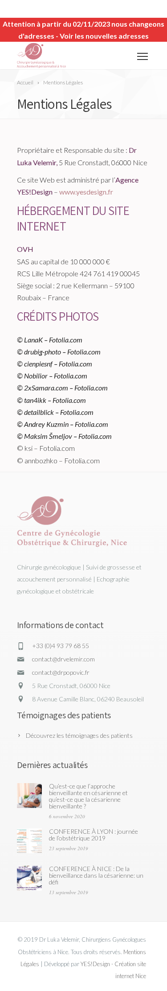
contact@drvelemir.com (63, 659)
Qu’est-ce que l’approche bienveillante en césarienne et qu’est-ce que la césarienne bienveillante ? (88, 796)
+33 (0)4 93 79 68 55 (60, 645)
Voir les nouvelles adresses (104, 36)
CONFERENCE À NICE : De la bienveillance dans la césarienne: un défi (96, 875)
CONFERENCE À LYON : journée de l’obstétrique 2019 (93, 835)
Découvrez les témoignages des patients (79, 735)
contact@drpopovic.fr (61, 672)
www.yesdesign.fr (86, 191)
